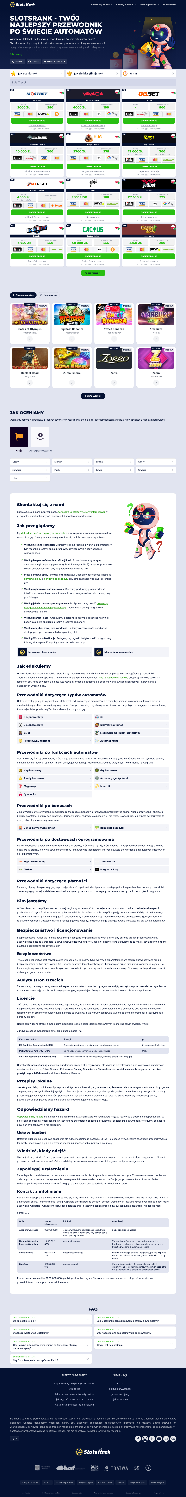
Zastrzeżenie (77, 1493)
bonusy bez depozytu (56, 578)
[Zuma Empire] (72, 367)
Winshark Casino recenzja (37, 171)
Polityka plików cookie (51, 1493)
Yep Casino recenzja (149, 171)
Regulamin (25, 1493)
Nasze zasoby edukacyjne (113, 677)
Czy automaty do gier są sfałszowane (74, 1383)
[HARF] (70, 1468)
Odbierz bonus (37, 121)
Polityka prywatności (120, 1388)
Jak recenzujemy (121, 1394)
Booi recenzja (93, 217)
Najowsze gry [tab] (50, 295)
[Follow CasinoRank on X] (152, 1439)
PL (13, 1438)
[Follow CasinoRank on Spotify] (166, 1439)
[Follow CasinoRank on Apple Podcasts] (173, 1439)
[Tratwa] (116, 1468)
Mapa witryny (159, 1493)
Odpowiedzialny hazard (30, 1116)
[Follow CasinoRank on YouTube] (159, 1439)
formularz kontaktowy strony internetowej (81, 511)
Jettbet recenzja (149, 217)
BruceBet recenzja (37, 261)
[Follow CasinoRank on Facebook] (138, 1439)
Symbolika (74, 1388)
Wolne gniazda (148, 4)
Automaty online (100, 4)
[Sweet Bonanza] (114, 323)
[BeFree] (137, 1468)
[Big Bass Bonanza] (72, 323)
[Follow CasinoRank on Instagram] (145, 1439)
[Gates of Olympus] (30, 323)
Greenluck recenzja (149, 261)
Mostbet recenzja (37, 125)
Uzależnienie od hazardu (103, 1493)
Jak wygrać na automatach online (74, 1399)
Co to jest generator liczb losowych (74, 1404)
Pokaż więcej (91, 272)
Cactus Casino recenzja (93, 261)
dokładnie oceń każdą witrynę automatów (44, 533)
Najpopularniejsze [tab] (25, 295)
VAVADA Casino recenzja (93, 125)
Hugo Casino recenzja (93, 171)
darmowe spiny (32, 578)
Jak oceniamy (120, 1399)
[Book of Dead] (30, 367)
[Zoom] (156, 367)
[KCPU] (95, 1468)
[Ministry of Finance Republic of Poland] (42, 1468)
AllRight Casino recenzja (37, 217)
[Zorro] (114, 367)
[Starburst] (156, 323)
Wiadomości (169, 4)
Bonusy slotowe (124, 4)
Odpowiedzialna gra (133, 1493)
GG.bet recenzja (149, 125)
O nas (120, 1383)
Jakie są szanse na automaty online (74, 1394)
